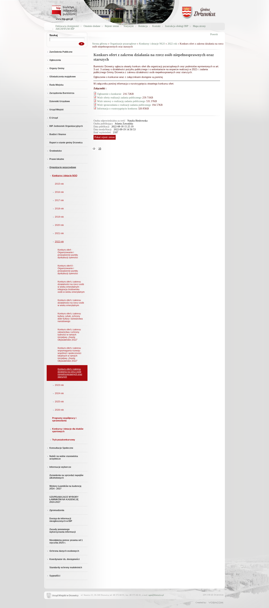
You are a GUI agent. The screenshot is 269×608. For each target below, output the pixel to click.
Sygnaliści (54, 575)
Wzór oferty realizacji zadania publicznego (119, 97)
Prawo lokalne (56, 159)
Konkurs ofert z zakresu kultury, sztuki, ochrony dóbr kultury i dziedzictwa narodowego (70, 317)
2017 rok (59, 200)
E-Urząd (53, 118)
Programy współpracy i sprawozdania (64, 419)
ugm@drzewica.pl (156, 595)
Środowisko (55, 151)
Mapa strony (199, 26)
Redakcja (143, 26)
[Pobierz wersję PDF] (99, 148)
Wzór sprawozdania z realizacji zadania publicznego (124, 105)
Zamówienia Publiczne (60, 52)
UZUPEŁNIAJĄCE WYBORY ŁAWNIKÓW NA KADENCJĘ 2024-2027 (64, 499)
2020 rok (59, 225)
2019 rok (59, 217)
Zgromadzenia (56, 510)
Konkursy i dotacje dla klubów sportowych (67, 430)
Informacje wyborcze (60, 467)
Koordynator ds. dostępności (64, 559)
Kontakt (156, 26)
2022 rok (59, 241)
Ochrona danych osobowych (64, 551)
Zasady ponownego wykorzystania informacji (62, 530)
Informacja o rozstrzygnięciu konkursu (117, 108)
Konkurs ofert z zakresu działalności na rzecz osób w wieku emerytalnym (71, 303)
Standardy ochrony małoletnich (65, 567)
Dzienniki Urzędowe (59, 101)
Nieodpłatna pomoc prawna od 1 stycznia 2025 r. (66, 541)
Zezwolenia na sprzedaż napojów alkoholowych (66, 476)
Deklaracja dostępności (67, 26)
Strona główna (99, 43)
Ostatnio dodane (92, 26)
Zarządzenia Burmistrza (61, 93)
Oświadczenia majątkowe (62, 76)
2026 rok (59, 410)
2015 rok (59, 184)
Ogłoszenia (55, 60)
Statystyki (129, 26)
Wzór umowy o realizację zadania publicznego (121, 101)
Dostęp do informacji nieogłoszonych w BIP (60, 519)
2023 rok (59, 385)
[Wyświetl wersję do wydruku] (94, 148)
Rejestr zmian (112, 26)
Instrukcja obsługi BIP (176, 26)
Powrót (214, 34)
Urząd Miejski (56, 109)
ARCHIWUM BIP (64, 28)
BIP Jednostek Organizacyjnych (66, 126)
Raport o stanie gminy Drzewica (66, 142)
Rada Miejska (56, 85)
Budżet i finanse (57, 134)
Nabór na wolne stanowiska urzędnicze (63, 457)
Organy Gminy (56, 68)
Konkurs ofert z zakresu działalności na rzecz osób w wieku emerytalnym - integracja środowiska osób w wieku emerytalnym (71, 286)
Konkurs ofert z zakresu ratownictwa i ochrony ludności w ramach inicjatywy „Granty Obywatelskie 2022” (69, 334)
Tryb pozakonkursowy (63, 439)
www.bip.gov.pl (64, 19)
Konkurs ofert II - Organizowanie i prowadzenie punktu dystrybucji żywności (68, 269)
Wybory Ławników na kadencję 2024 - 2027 (65, 487)
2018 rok (59, 208)
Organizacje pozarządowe (62, 167)
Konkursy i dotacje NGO (64, 175)
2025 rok (59, 401)
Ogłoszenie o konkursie (109, 94)
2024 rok (59, 393)
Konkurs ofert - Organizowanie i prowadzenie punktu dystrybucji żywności (68, 254)
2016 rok (59, 192)
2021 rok (59, 233)
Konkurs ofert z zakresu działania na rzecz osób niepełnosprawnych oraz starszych (70, 373)
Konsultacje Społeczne (61, 448)
